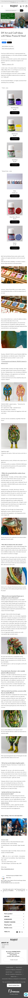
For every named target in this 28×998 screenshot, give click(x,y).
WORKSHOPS (8, 919)
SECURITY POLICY (9, 972)
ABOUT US (4, 943)
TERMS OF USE (14, 976)
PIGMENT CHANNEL (9, 922)
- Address (3, 946)
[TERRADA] (14, 990)
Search (21, 10)
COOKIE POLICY (18, 972)
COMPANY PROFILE (10, 967)
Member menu (8, 927)
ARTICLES (6, 916)
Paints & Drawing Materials (8, 48)
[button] (2, 6)
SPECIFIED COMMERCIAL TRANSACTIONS (14, 974)
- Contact (3, 947)
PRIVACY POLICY (19, 967)
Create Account (14, 959)
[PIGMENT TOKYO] (14, 939)
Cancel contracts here (14, 985)
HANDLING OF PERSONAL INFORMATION (14, 969)
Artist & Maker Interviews (7, 46)
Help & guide (8, 925)
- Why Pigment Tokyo (5, 944)
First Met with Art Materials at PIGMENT (8, 891)
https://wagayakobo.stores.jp (7, 869)
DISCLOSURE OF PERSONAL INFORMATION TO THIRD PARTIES (14, 978)
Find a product (8, 913)
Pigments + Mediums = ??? (7, 64)
